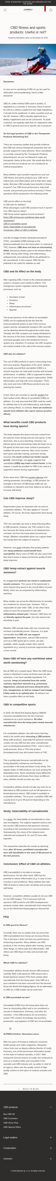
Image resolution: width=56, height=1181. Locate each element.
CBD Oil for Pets (10, 1123)
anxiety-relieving (35, 477)
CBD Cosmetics (10, 1118)
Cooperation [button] (9, 1148)
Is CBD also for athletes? (14, 204)
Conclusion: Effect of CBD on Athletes (20, 230)
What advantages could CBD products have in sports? (28, 208)
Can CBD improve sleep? (14, 211)
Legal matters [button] (10, 1137)
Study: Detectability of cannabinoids (19, 227)
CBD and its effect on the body (17, 201)
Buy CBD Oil (9, 1114)
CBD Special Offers (12, 1127)
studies (41, 395)
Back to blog (31, 1089)
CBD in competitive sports (15, 224)
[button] (5, 10)
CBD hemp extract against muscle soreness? (23, 214)
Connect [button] (7, 1159)
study (30, 460)
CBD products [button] (10, 1107)
